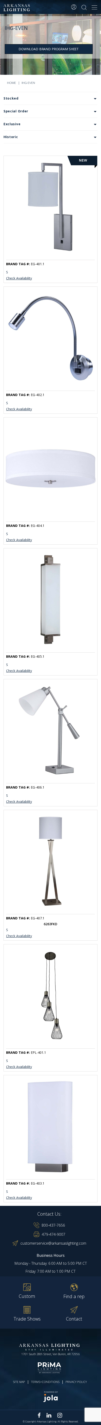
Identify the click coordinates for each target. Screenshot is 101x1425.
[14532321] (50, 861)
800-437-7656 (53, 1225)
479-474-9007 (53, 1234)
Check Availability (19, 278)
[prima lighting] (50, 1367)
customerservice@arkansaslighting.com (53, 1243)
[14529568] (50, 599)
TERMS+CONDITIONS (45, 1382)
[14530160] (50, 468)
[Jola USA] (50, 1396)
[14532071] (50, 730)
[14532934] (50, 207)
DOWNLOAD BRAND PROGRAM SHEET (49, 49)
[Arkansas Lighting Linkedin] (49, 1415)
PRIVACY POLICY (76, 1382)
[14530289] (50, 995)
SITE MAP (19, 1382)
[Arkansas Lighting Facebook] (39, 1415)
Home (11, 83)
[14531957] (50, 337)
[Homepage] (17, 8)
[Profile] (73, 7)
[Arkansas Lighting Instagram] (59, 1415)
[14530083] (50, 1126)
